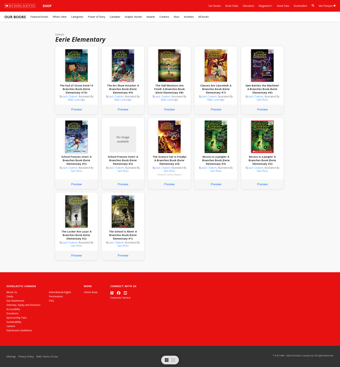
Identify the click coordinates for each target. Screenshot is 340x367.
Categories (77, 16)
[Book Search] (313, 5)
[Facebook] (118, 292)
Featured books (39, 16)
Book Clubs (231, 5)
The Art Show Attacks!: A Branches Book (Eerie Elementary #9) (123, 89)
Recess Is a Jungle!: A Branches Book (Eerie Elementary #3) (216, 160)
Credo (9, 296)
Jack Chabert (70, 96)
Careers (10, 326)
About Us (11, 292)
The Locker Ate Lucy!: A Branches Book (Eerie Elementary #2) (76, 235)
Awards (150, 16)
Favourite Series (165, 174)
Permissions (56, 296)
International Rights (60, 292)
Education (248, 5)
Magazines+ (266, 5)
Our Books (214, 5)
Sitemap (11, 356)
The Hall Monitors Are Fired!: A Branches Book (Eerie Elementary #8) (169, 89)
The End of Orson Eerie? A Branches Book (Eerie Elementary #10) (76, 89)
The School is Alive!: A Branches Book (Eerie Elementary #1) (123, 235)
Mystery (178, 174)
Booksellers (300, 5)
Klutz (176, 16)
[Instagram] (112, 292)
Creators (164, 16)
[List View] (173, 360)
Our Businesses (15, 300)
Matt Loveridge (76, 99)
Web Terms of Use (47, 356)
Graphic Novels (133, 16)
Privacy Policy (26, 356)
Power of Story (96, 16)
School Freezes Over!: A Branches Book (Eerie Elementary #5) (76, 160)
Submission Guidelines (19, 330)
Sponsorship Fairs (16, 317)
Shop (47, 6)
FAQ (51, 300)
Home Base (91, 292)
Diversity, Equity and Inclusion (23, 305)
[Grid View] (166, 360)
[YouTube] (125, 292)
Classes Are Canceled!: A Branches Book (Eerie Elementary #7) (215, 89)
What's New (60, 16)
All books (203, 16)
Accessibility (13, 309)
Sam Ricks (262, 99)
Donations (12, 313)
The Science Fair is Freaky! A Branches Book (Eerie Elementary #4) (169, 160)
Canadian (115, 16)
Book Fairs (283, 5)
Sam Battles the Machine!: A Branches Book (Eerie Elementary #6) (262, 89)
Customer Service (120, 297)
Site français (326, 5)
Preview (76, 109)
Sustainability (13, 322)
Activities (189, 16)
